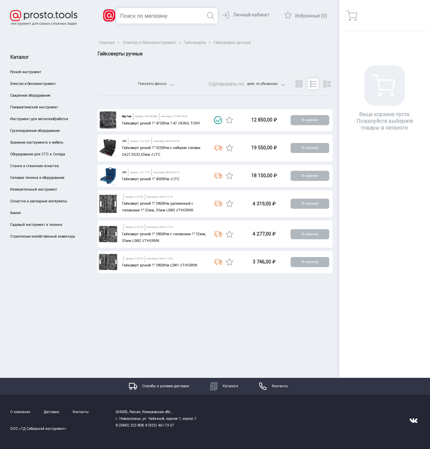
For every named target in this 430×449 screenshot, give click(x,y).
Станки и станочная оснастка (34, 166)
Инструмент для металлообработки (39, 119)
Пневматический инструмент (34, 107)
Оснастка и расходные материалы (38, 201)
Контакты (280, 386)
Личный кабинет (251, 14)
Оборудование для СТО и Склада (37, 154)
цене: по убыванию (262, 84)
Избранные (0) (311, 15)
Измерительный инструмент (33, 189)
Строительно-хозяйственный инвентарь (42, 236)
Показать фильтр (152, 84)
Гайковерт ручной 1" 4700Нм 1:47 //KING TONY (161, 123)
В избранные (229, 120)
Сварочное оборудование (30, 95)
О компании (20, 412)
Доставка (51, 412)
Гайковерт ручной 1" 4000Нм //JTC (150, 179)
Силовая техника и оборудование (37, 178)
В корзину (310, 120)
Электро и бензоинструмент (33, 84)
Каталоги (230, 386)
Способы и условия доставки (165, 386)
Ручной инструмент (25, 72)
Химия (15, 213)
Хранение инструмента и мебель (36, 142)
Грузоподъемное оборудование (35, 131)
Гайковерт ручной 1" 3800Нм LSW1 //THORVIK (160, 265)
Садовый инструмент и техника (36, 225)
